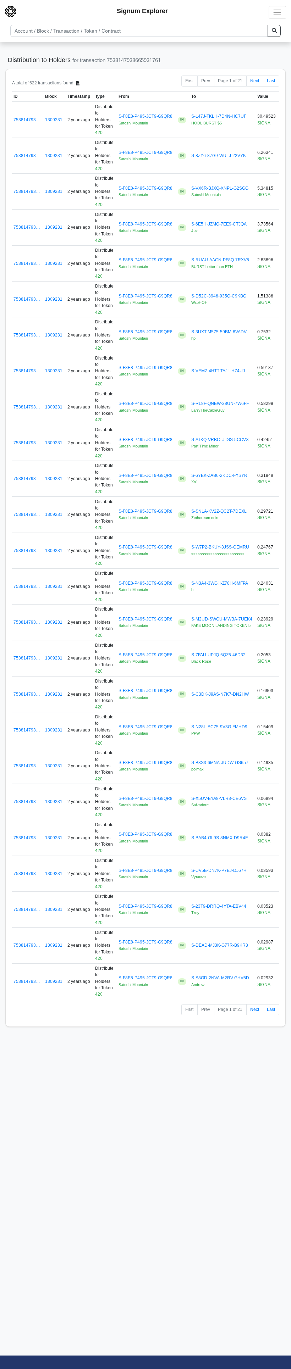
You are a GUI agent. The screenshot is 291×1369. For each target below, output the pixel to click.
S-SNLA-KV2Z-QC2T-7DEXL (219, 511)
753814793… (26, 119)
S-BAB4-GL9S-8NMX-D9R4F (219, 837)
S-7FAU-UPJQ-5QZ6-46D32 (218, 654)
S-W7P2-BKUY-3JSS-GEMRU (220, 547)
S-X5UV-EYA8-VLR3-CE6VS (219, 798)
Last (271, 80)
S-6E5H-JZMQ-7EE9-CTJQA (219, 224)
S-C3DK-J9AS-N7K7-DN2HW (220, 694)
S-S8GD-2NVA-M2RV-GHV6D (220, 977)
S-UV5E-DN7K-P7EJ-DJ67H (219, 870)
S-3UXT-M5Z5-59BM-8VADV (219, 331)
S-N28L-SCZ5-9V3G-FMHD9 (219, 726)
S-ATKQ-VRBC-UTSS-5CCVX (220, 439)
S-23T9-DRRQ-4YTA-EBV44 (218, 906)
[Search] (274, 31)
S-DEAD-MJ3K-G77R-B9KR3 (219, 945)
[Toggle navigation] (277, 12)
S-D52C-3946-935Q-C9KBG (218, 296)
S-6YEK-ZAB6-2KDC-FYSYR (219, 475)
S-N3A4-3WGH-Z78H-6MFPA (219, 583)
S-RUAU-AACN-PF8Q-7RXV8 (220, 259)
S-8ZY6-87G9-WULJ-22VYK (218, 155)
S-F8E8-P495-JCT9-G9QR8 (145, 116)
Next (254, 80)
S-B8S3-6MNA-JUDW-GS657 (219, 762)
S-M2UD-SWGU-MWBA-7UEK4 (221, 619)
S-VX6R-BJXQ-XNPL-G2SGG (219, 188)
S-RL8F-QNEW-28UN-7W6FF (220, 403)
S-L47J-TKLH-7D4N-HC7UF (218, 116)
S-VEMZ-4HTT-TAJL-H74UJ (218, 370)
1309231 (53, 119)
